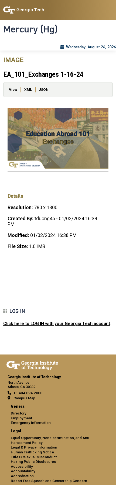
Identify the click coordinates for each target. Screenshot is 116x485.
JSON (44, 89)
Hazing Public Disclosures (33, 461)
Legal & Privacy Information (34, 447)
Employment (21, 418)
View (13, 89)
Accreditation (22, 476)
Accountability (23, 471)
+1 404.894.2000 (27, 393)
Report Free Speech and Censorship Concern (49, 481)
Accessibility (22, 466)
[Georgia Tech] (32, 364)
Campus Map (24, 398)
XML (28, 89)
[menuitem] (58, 415)
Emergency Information (31, 422)
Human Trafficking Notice (32, 452)
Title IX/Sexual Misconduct (34, 457)
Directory (18, 413)
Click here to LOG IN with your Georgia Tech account (56, 323)
